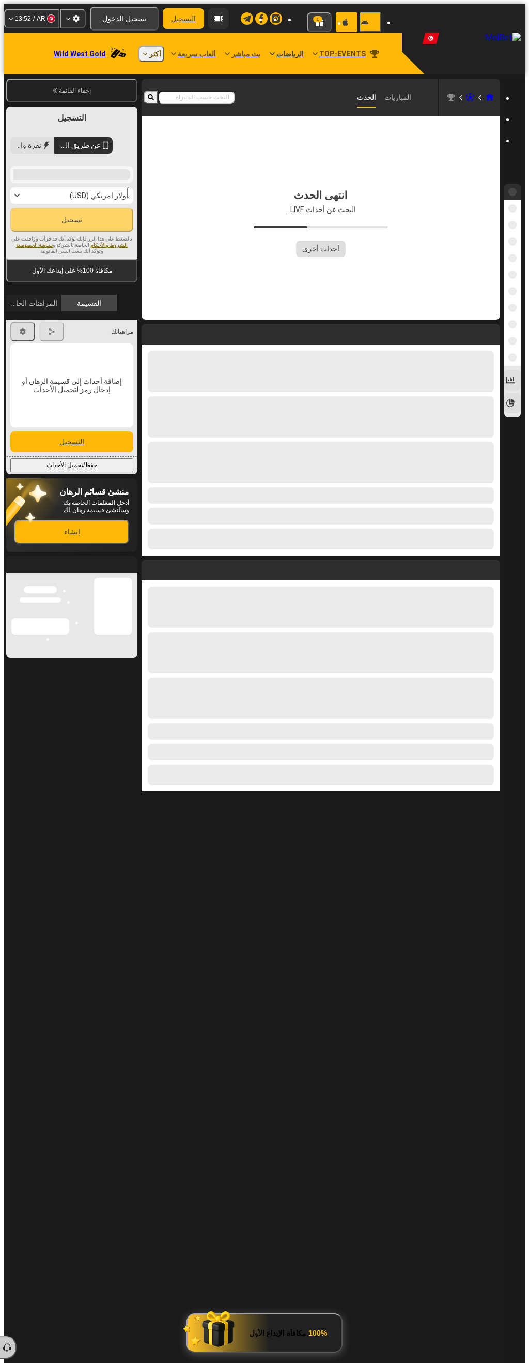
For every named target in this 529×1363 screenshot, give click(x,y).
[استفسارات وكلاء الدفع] (218, 18)
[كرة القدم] (470, 97)
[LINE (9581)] (490, 97)
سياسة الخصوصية (34, 245)
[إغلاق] (14, 673)
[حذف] (152, 568)
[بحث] (151, 97)
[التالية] (468, 568)
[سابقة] (492, 568)
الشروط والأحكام (109, 245)
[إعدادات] (73, 18)
